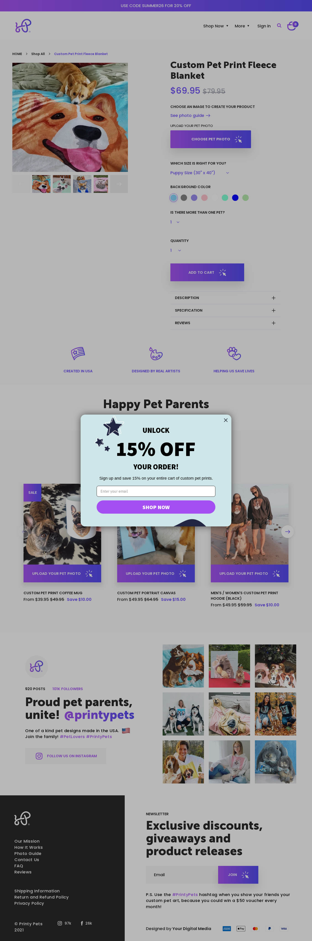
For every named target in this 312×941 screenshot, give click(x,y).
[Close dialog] (226, 420)
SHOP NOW (156, 507)
